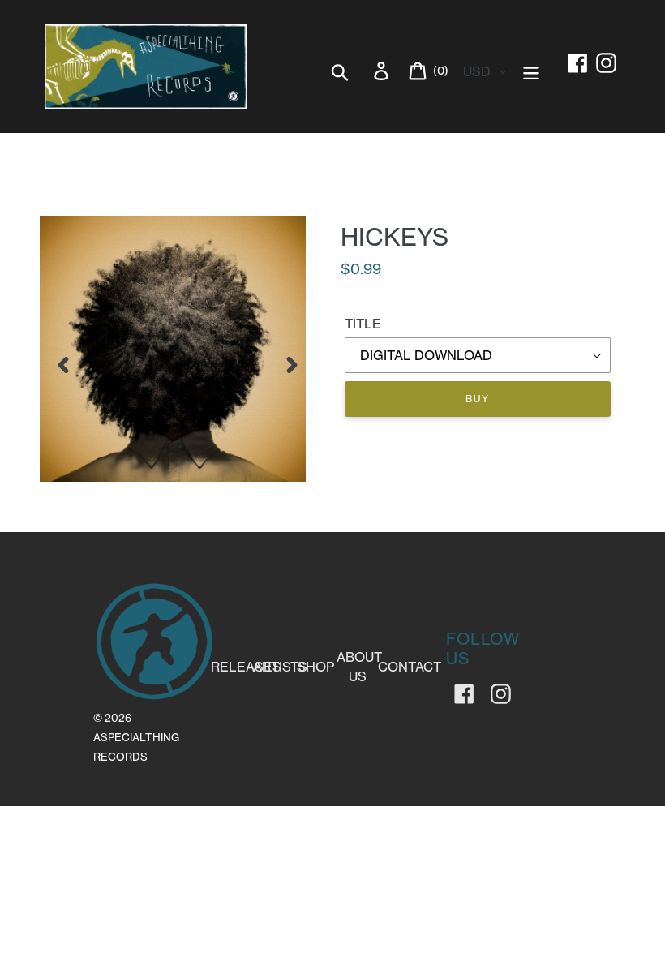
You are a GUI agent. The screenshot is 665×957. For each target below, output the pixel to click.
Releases (246, 667)
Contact (409, 667)
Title (363, 323)
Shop (315, 667)
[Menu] (532, 70)
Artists (280, 667)
